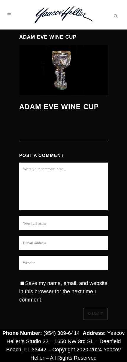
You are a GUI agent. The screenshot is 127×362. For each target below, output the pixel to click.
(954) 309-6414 (61, 333)
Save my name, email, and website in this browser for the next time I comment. (63, 291)
